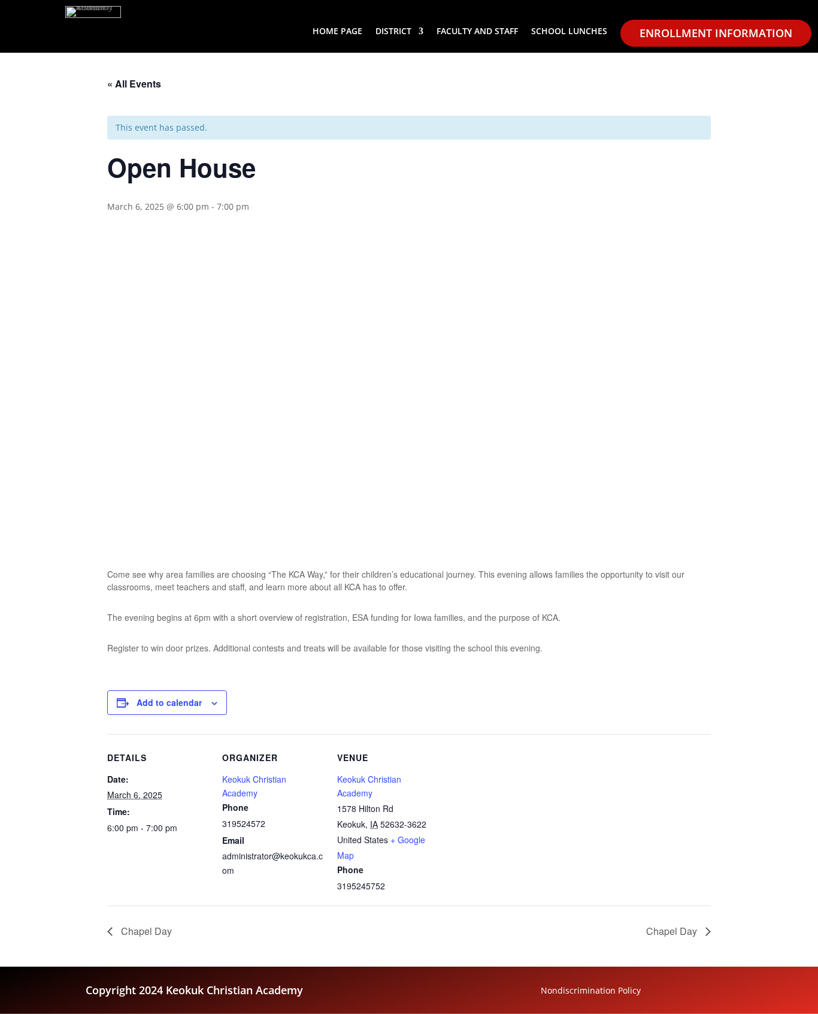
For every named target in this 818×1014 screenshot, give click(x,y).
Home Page (337, 32)
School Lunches (569, 32)
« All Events (134, 83)
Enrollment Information (716, 33)
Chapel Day (145, 931)
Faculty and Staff (477, 32)
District (393, 32)
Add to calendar (169, 702)
